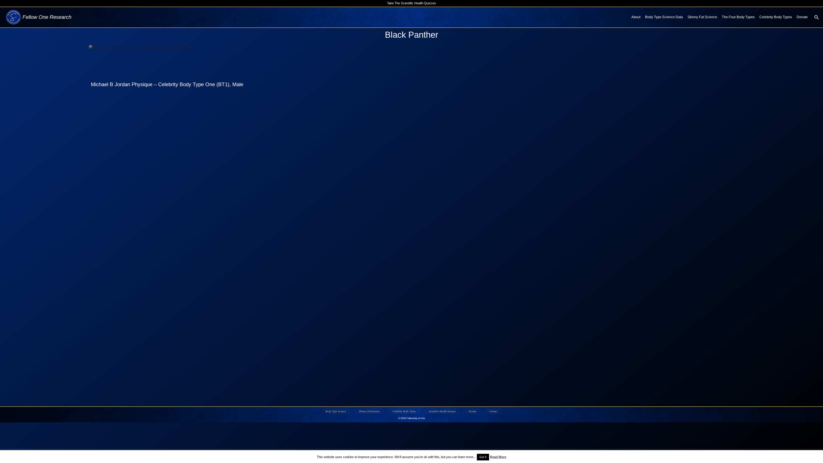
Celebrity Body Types (775, 17)
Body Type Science (336, 411)
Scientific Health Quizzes (442, 411)
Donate (802, 17)
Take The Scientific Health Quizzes (411, 3)
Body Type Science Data (664, 17)
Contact (493, 411)
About (635, 17)
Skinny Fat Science (702, 17)
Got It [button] (483, 457)
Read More (498, 457)
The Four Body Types (738, 17)
